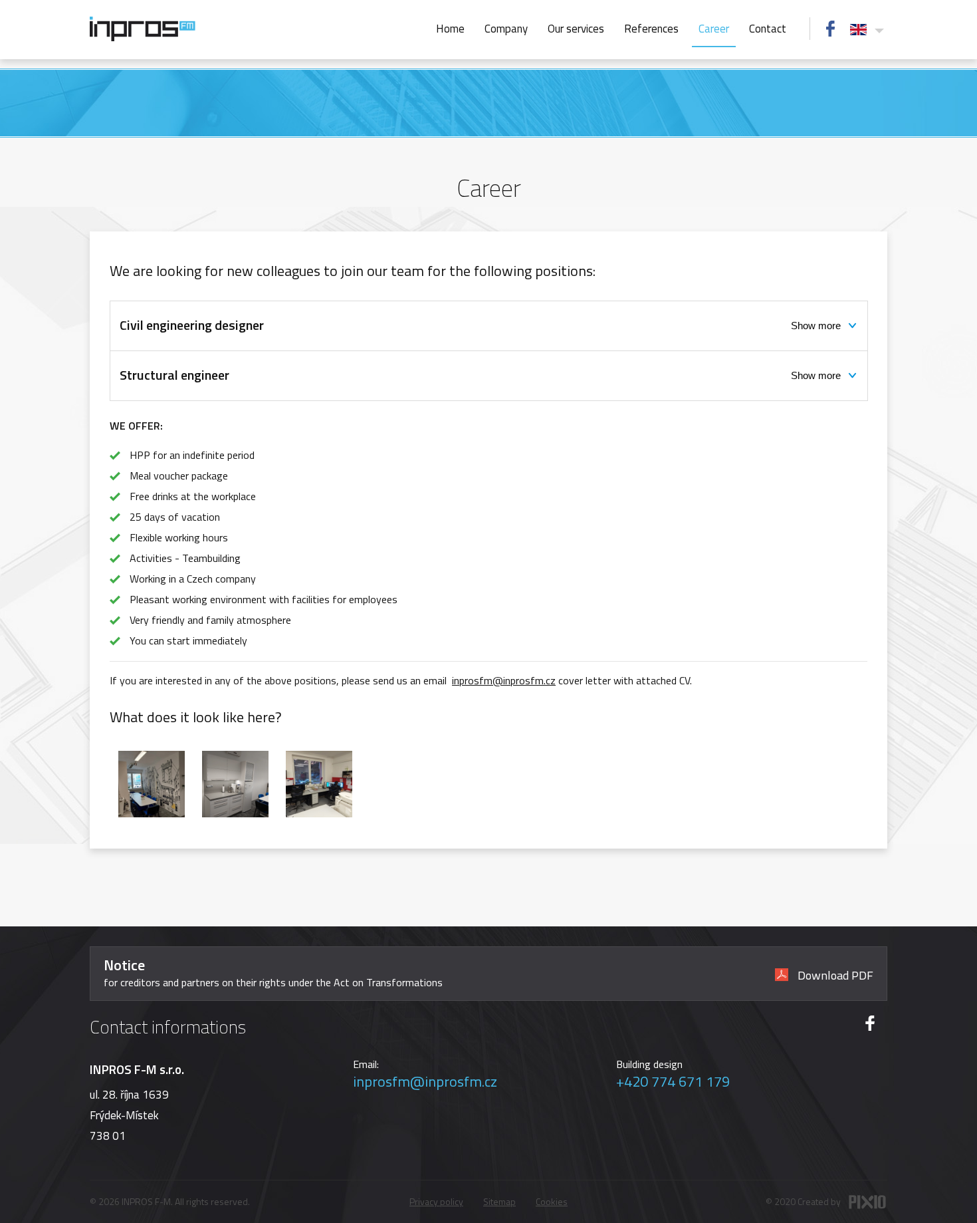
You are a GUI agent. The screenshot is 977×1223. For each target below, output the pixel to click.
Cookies (552, 1201)
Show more (816, 325)
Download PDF (834, 974)
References (651, 28)
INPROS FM (142, 29)
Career (714, 28)
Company (506, 28)
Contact (767, 28)
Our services (576, 28)
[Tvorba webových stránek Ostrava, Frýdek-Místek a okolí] (867, 1203)
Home (450, 28)
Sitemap (499, 1201)
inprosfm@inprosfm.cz (504, 680)
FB (830, 29)
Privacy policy (436, 1201)
